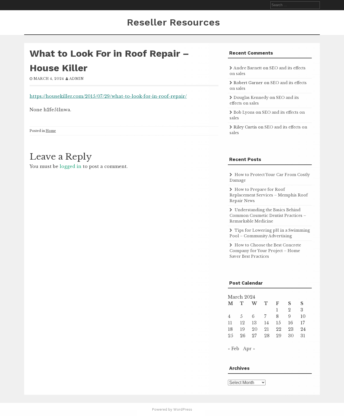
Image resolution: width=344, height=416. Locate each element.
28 (267, 335)
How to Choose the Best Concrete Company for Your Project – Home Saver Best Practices (265, 251)
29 (278, 335)
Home (51, 131)
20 (254, 329)
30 (291, 335)
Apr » (249, 348)
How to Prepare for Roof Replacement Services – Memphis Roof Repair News (269, 195)
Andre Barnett (248, 68)
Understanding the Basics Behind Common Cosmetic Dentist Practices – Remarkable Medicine (268, 215)
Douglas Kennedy (251, 97)
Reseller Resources (173, 22)
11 (230, 322)
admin (76, 79)
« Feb (233, 348)
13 (254, 322)
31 (302, 335)
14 (266, 322)
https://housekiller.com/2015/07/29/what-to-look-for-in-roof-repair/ (108, 96)
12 (242, 322)
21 (266, 329)
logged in (70, 166)
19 (242, 329)
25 (230, 335)
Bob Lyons (244, 112)
